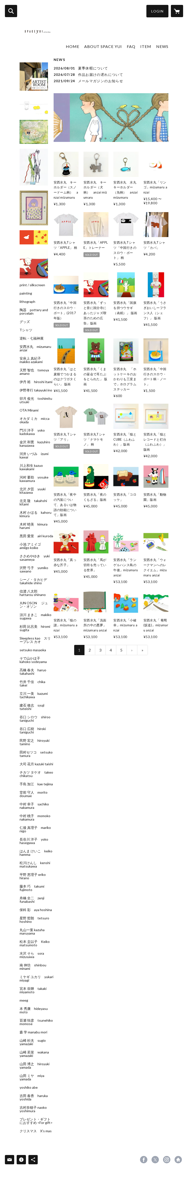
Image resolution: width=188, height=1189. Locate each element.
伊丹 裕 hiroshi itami (36, 382)
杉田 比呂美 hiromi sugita (35, 628)
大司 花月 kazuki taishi (36, 764)
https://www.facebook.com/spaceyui (143, 1159)
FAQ (131, 46)
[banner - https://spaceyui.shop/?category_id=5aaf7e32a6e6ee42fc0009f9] (34, 208)
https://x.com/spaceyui (155, 1159)
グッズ (25, 321)
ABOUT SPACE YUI (103, 46)
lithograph (27, 301)
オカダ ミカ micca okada (34, 420)
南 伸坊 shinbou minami (33, 966)
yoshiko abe (29, 1087)
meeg (24, 1000)
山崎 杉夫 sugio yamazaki (33, 1042)
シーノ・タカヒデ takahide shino (35, 581)
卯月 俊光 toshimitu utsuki (36, 400)
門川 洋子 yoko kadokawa (32, 432)
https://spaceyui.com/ (178, 1159)
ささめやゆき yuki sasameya (35, 557)
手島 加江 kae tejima (36, 784)
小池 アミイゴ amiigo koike (32, 546)
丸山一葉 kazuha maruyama (32, 931)
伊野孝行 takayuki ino (36, 390)
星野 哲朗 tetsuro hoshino (34, 919)
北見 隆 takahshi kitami (33, 502)
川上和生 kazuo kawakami (31, 467)
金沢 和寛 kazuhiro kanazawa (35, 443)
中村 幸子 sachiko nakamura (34, 805)
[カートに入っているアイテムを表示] (177, 11)
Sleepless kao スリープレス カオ (35, 640)
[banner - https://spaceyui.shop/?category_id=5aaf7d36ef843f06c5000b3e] (34, 105)
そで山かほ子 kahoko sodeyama (33, 660)
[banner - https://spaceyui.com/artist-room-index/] (34, 76)
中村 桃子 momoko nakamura (35, 817)
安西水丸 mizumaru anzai (35, 348)
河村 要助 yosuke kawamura (34, 479)
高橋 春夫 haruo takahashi (33, 671)
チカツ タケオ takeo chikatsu (36, 774)
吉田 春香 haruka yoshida (34, 1097)
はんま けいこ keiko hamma (36, 852)
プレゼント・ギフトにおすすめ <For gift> (36, 1121)
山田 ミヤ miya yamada (32, 1077)
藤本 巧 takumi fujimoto (32, 888)
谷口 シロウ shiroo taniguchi (35, 718)
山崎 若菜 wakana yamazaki (34, 1054)
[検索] (11, 11)
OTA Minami (29, 410)
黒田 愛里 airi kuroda (36, 536)
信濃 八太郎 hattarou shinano (33, 593)
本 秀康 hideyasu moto (34, 1010)
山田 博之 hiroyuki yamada (34, 1065)
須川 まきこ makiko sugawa (35, 616)
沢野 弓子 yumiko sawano (34, 569)
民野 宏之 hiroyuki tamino (34, 742)
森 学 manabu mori (33, 1032)
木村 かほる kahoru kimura (35, 514)
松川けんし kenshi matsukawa (35, 864)
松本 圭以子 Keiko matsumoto (35, 943)
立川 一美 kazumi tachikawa (34, 695)
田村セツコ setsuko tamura (36, 754)
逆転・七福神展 (32, 338)
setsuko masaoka (33, 650)
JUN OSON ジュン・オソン (34, 604)
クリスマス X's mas (36, 1131)
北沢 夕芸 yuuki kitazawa (33, 490)
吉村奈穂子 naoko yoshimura (33, 1109)
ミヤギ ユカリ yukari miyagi (36, 978)
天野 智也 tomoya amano (34, 371)
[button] (157, 11)
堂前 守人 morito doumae (33, 794)
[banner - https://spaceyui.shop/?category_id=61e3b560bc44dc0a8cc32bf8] (34, 237)
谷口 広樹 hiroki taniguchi (33, 730)
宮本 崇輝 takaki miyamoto (33, 990)
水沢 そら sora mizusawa (32, 955)
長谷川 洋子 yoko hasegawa (34, 841)
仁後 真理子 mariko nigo (35, 829)
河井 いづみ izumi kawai (34, 455)
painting (26, 293)
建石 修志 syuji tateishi (32, 707)
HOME (72, 46)
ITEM (145, 46)
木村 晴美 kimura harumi (33, 526)
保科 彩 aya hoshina (36, 910)
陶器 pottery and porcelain (34, 311)
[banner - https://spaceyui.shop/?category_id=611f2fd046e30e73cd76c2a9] (34, 132)
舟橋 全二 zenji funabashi (32, 899)
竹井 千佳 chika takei (32, 683)
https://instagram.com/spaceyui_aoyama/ (166, 1159)
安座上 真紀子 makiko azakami (32, 360)
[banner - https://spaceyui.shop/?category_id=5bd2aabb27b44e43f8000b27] (34, 167)
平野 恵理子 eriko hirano (33, 876)
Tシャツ (26, 330)
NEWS (162, 46)
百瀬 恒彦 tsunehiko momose (36, 1022)
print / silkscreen (32, 285)
